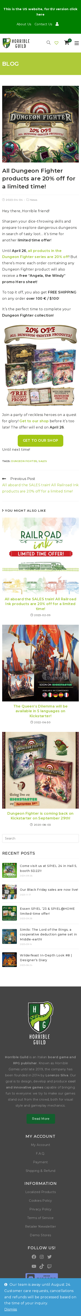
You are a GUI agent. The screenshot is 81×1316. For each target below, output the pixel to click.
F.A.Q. (40, 1153)
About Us (24, 24)
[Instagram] (41, 1256)
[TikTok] (41, 1266)
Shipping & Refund (41, 1171)
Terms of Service (40, 1218)
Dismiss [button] (10, 1309)
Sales (42, 461)
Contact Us (43, 24)
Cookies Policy (40, 1201)
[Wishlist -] (57, 43)
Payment (40, 1162)
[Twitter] (49, 1256)
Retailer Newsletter (40, 1226)
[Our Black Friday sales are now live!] (9, 891)
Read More (41, 1119)
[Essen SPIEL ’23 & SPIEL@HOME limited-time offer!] (9, 913)
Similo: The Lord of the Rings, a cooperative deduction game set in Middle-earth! (48, 934)
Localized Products (40, 1192)
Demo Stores (40, 1235)
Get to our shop (34, 421)
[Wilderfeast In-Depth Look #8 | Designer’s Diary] (9, 959)
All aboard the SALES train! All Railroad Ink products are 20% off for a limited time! (40, 604)
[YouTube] (34, 1266)
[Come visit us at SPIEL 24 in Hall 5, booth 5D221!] (9, 870)
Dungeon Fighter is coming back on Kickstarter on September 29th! (40, 815)
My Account (40, 1145)
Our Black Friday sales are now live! (49, 890)
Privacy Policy (40, 1209)
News (33, 199)
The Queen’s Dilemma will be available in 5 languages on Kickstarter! (40, 711)
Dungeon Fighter (24, 461)
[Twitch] (49, 1266)
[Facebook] (34, 1256)
